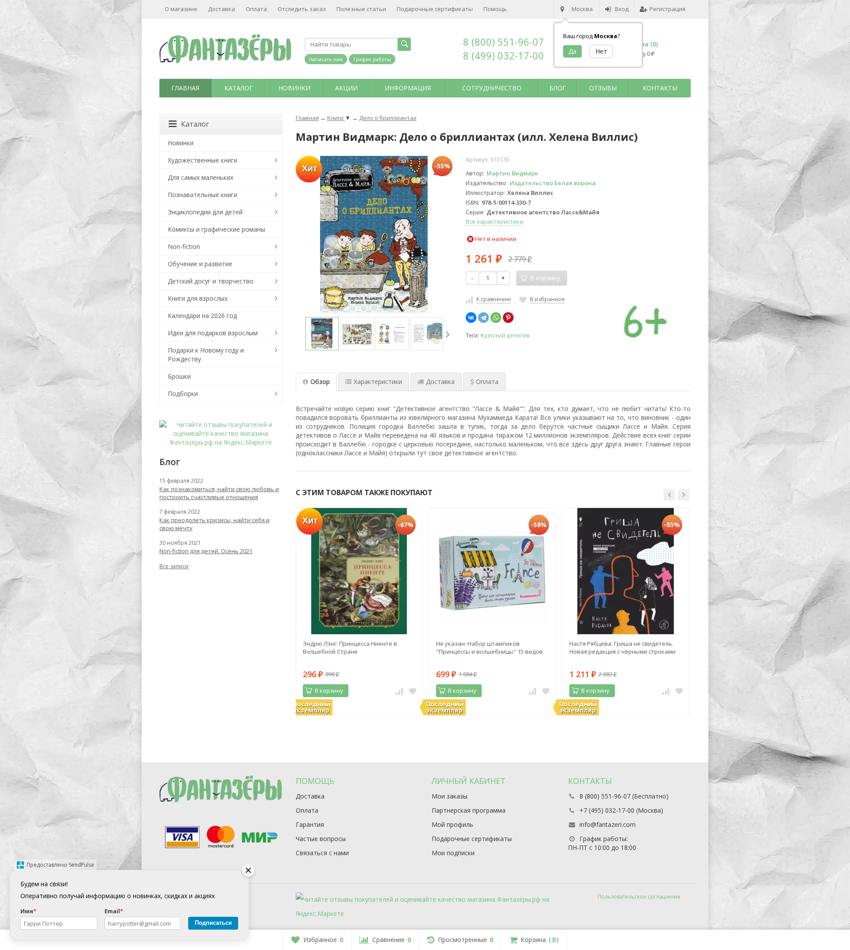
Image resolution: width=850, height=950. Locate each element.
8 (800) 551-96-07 (503, 41)
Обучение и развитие (200, 264)
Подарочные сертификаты (435, 9)
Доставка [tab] (440, 381)
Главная (185, 88)
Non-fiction (184, 246)
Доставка (221, 9)
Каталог (238, 88)
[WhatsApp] (496, 317)
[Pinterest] (508, 317)
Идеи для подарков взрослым (213, 333)
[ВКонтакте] (471, 317)
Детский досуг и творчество (211, 281)
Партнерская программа (469, 810)
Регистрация (667, 9)
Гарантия (310, 824)
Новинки (294, 88)
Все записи (174, 566)
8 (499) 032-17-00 (503, 55)
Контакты (660, 88)
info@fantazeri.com (608, 824)
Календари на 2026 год (202, 315)
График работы (372, 59)
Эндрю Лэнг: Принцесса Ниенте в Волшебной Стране (350, 647)
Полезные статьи (361, 9)
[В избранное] (412, 691)
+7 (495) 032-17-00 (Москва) (621, 810)
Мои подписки (453, 853)
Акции (346, 88)
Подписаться (213, 922)
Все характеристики (494, 221)
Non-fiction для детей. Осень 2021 (205, 551)
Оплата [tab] (487, 381)
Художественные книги (202, 160)
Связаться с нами (322, 853)
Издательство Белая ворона (552, 183)
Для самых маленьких (200, 177)
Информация (408, 88)
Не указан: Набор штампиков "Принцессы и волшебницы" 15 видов (489, 647)
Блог (557, 88)
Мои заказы (450, 796)
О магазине (181, 9)
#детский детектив (505, 335)
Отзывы (603, 88)
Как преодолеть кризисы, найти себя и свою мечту (214, 524)
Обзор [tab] (320, 381)
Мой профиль (452, 824)
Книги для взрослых (198, 298)
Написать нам (326, 59)
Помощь (495, 9)
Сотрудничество (492, 88)
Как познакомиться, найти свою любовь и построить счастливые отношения (219, 493)
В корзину (329, 690)
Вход (622, 9)
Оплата (256, 9)
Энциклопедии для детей (205, 212)
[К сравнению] (399, 691)
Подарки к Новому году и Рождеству (206, 354)
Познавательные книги (202, 194)
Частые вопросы (321, 838)
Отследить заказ (302, 9)
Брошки (179, 376)
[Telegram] (483, 317)
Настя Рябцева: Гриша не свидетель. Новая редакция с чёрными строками (622, 647)
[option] (322, 333)
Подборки (183, 393)
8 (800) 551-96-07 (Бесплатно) (624, 796)
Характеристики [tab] (378, 381)
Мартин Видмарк (512, 173)
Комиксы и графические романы (216, 229)
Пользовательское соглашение (639, 896)
